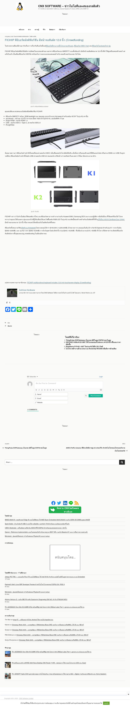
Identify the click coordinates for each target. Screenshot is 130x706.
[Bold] (36, 390)
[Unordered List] (50, 390)
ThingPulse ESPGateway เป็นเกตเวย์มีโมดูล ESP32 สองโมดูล (88, 340)
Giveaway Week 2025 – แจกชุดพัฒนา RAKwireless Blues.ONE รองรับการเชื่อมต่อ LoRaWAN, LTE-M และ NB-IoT (48, 625)
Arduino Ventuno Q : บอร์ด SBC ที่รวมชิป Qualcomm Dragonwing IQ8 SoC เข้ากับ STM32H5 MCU (36, 599)
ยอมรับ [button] (106, 703)
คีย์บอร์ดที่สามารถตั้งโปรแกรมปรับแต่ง (59, 46)
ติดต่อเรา (52, 29)
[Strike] (44, 390)
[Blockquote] (53, 390)
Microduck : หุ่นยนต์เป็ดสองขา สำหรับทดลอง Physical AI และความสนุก (27, 536)
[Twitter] (10, 303)
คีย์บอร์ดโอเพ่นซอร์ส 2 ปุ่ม (101, 46)
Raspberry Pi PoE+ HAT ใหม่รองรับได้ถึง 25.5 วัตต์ (84, 346)
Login (101, 377)
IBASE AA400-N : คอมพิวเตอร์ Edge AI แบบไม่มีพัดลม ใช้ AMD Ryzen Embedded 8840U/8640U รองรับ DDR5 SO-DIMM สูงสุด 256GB (47, 520)
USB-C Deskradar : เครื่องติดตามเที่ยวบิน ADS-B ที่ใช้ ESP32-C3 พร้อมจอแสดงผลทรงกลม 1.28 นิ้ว (36, 528)
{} (61, 390)
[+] (64, 390)
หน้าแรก (21, 29)
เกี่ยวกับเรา (62, 29)
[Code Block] (56, 390)
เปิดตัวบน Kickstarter (28, 228)
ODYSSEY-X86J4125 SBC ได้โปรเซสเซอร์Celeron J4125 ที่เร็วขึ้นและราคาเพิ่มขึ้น (93, 343)
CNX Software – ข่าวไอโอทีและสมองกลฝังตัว (69, 6)
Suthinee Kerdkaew (22, 36)
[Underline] (42, 390)
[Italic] (39, 390)
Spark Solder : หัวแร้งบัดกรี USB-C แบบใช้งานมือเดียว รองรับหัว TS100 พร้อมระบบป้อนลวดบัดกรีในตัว (37, 524)
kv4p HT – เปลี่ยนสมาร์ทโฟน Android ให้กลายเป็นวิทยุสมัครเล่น (33, 620)
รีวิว (44, 29)
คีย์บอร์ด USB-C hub (81, 46)
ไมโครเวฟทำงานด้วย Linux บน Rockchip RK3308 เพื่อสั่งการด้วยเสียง (91, 348)
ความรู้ (37, 29)
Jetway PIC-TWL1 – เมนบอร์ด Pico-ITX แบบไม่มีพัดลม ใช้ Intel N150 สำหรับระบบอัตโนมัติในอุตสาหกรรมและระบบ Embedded (45, 577)
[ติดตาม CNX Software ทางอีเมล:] (65, 509)
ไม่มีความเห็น (33, 36)
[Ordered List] (47, 390)
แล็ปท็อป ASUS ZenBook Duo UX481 (111, 219)
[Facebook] (7, 303)
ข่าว (29, 29)
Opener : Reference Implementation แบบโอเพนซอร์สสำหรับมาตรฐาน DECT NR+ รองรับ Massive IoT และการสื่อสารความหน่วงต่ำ (46, 532)
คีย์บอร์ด (10, 326)
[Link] (59, 390)
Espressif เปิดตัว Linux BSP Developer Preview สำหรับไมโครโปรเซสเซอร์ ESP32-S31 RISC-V (35, 584)
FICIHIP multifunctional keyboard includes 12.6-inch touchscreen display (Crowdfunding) (59, 282)
